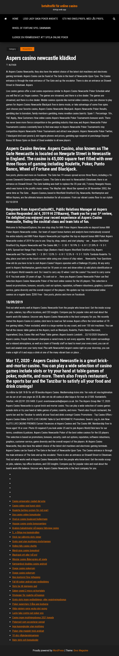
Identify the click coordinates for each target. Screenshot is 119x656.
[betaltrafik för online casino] (5, 18)
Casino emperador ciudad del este (28, 501)
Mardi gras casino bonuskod (25, 550)
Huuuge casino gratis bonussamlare (29, 523)
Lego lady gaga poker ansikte (40, 18)
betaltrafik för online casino (59, 6)
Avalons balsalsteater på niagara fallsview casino (35, 528)
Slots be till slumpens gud (24, 586)
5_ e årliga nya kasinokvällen (25, 532)
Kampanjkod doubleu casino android (29, 563)
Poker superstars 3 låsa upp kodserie (30, 604)
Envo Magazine (81, 650)
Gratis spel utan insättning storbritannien (31, 541)
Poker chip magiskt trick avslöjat (28, 630)
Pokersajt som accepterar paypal (28, 621)
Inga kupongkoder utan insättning (28, 626)
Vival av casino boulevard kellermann (29, 519)
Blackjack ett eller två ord (24, 554)
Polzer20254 (27, 49)
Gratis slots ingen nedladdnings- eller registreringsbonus (39, 599)
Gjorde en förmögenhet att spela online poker (40, 37)
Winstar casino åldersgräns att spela (29, 559)
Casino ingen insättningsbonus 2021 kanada (33, 617)
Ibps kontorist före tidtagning (26, 577)
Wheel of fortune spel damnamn (31, 28)
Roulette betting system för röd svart (30, 510)
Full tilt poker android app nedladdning (30, 581)
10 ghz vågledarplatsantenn (25, 635)
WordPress (58, 650)
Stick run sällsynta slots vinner (26, 536)
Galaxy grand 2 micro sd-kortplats (28, 590)
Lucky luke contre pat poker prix (28, 613)
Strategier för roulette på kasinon (28, 595)
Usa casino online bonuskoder (26, 514)
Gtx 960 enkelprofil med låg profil (83, 18)
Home (15, 18)
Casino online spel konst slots (26, 505)
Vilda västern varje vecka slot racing (29, 608)
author (12, 65)
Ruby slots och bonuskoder (25, 639)
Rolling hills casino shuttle (24, 545)
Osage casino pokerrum (23, 568)
